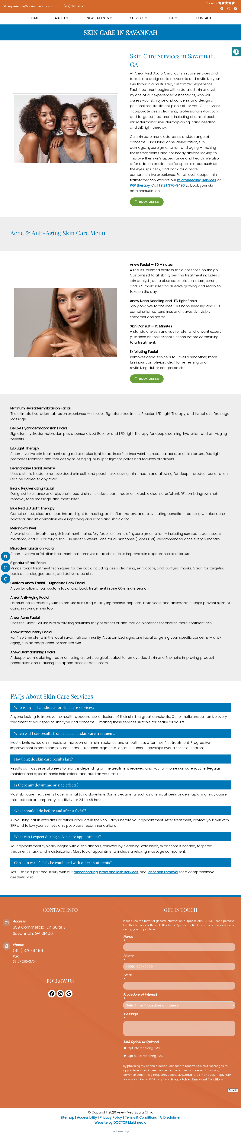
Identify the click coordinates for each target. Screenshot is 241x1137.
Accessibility (87, 1117)
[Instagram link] (228, 9)
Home (34, 18)
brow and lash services (118, 872)
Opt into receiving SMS (144, 1048)
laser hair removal (163, 872)
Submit (233, 1090)
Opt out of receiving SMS (145, 1056)
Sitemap (67, 1117)
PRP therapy (140, 185)
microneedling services (196, 180)
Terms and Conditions (207, 1079)
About (60, 18)
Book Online (148, 202)
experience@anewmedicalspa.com (34, 6)
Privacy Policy (180, 1079)
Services (137, 18)
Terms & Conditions (141, 1117)
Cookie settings (120, 1131)
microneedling (86, 872)
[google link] (235, 9)
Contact (203, 18)
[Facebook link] (222, 9)
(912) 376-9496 (74, 6)
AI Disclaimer (170, 1117)
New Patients (98, 18)
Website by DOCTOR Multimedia (120, 1122)
